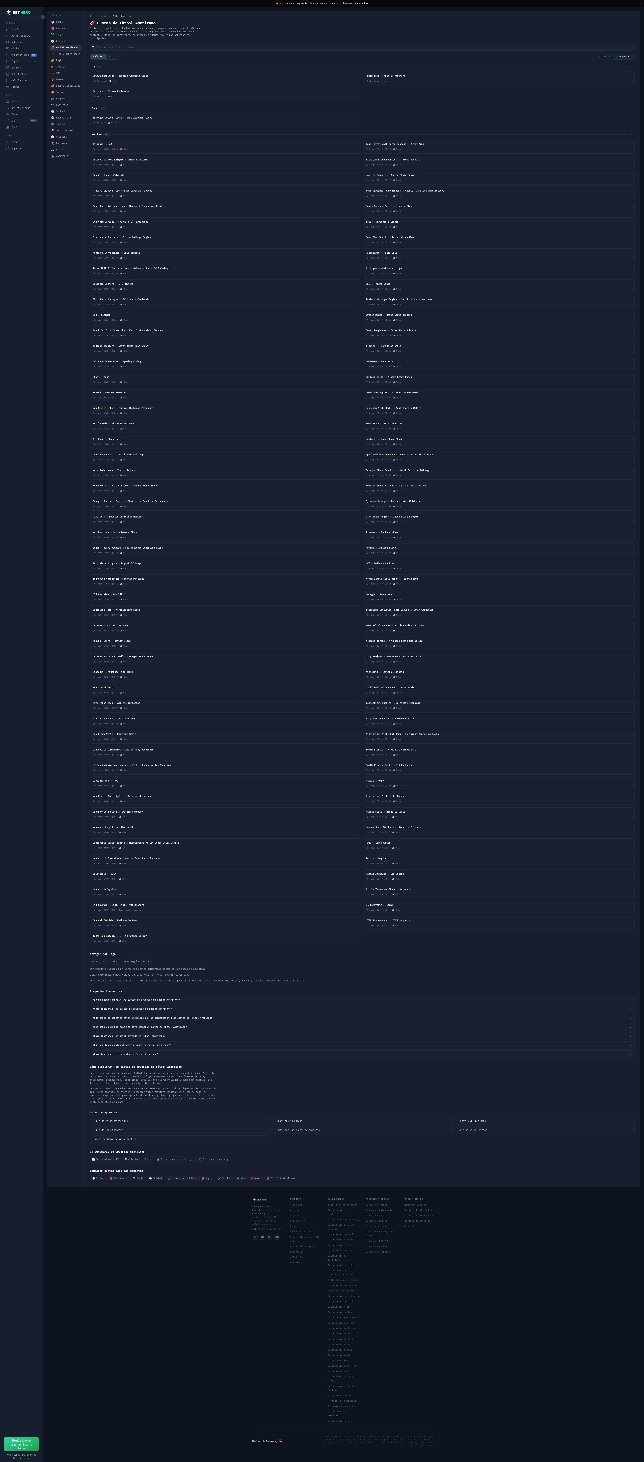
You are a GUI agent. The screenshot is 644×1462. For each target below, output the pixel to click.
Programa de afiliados (418, 1210)
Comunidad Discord (415, 1204)
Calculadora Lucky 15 (341, 1328)
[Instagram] (269, 1237)
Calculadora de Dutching (343, 1219)
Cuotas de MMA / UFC (378, 1241)
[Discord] (262, 1237)
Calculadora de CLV (340, 1245)
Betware (295, 1262)
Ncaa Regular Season (136, 961)
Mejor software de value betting (114, 1139)
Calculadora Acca (338, 1306)
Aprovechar (361, 3)
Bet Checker (297, 1220)
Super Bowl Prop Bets (471, 1121)
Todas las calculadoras (342, 1204)
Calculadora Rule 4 (340, 1421)
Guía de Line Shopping (107, 1130)
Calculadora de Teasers (342, 1312)
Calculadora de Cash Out (343, 1250)
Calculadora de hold (340, 1395)
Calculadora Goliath (340, 1371)
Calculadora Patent (340, 1344)
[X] (255, 1237)
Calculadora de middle (342, 1265)
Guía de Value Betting (471, 1130)
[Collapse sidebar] (43, 17)
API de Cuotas (299, 1257)
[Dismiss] (640, 3)
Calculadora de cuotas (342, 1285)
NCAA (115, 961)
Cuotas (104, 16)
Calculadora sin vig (340, 1239)
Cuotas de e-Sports (378, 1251)
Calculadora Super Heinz (343, 1365)
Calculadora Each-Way (341, 1323)
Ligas (112, 56)
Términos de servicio (417, 1220)
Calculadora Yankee (340, 1355)
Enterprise (297, 1251)
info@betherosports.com (267, 1229)
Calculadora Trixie (340, 1349)
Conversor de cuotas (340, 1290)
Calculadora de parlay (342, 1301)
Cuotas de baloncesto (379, 1210)
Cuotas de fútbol (376, 1204)
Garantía (409, 1226)
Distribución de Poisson (343, 1280)
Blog (293, 1226)
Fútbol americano (376, 1226)
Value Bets (297, 1204)
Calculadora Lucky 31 (341, 1333)
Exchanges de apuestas (342, 1406)
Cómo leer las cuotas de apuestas (297, 1130)
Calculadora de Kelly (341, 1234)
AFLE (94, 961)
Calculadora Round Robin (343, 1317)
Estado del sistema (302, 1246)
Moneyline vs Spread (288, 1121)
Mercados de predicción (342, 1400)
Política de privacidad (418, 1215)
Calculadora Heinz (339, 1360)
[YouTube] (277, 1237)
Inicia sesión (21, 1458)
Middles (295, 1215)
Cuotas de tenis (376, 1215)
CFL (105, 961)
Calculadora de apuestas (343, 1296)
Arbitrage (296, 1210)
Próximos (98, 56)
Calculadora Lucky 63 (341, 1339)
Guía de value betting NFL (110, 1121)
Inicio (93, 16)
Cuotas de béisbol (377, 1220)
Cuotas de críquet (377, 1246)
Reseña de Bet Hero (302, 1231)
